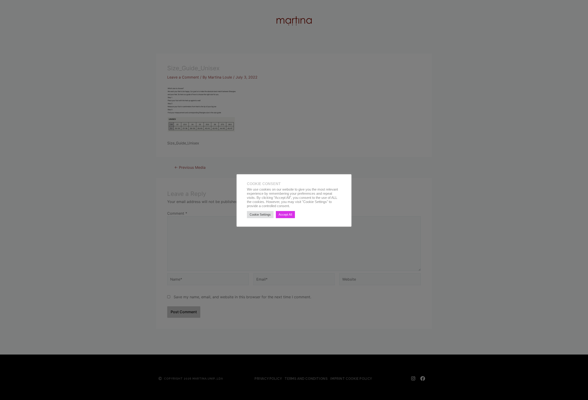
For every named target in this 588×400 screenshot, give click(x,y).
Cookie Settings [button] (260, 214)
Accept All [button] (285, 214)
